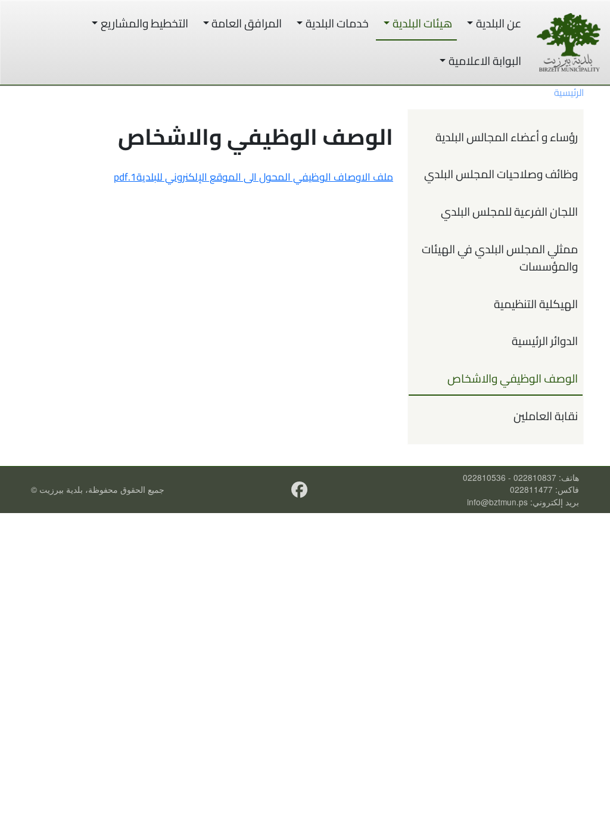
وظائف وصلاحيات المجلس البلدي (501, 174)
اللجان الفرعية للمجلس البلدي (509, 211)
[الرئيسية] (568, 42)
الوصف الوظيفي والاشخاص (512, 378)
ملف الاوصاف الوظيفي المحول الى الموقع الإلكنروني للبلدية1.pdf (253, 177)
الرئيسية (569, 92)
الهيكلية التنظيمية (536, 304)
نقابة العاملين (545, 416)
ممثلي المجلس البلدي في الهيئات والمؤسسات (500, 257)
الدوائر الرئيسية (545, 341)
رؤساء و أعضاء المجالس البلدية (506, 137)
